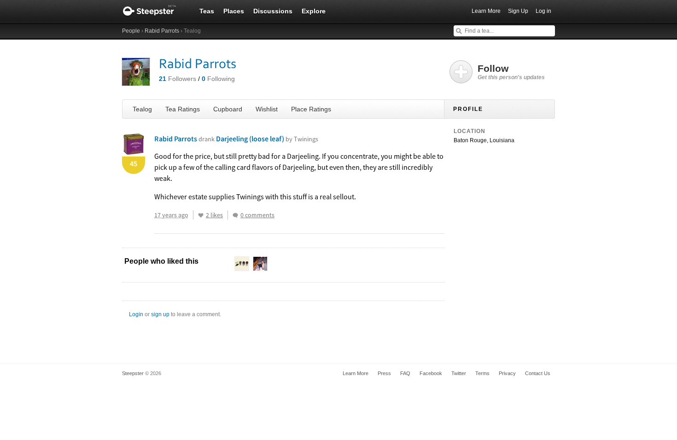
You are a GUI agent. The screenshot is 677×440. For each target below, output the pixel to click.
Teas (206, 11)
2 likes (214, 215)
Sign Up (518, 11)
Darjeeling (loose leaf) (267, 138)
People (131, 31)
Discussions (272, 11)
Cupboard (227, 109)
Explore (314, 11)
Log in (543, 11)
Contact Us (537, 373)
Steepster (154, 11)
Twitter (458, 373)
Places (233, 11)
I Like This (201, 215)
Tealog (142, 109)
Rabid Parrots (162, 31)
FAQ (405, 373)
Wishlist (267, 109)
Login (136, 314)
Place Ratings (311, 109)
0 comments (257, 215)
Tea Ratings (182, 109)
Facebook (431, 373)
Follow (511, 72)
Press (384, 373)
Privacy (507, 373)
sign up (160, 314)
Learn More (486, 11)
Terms (482, 373)
